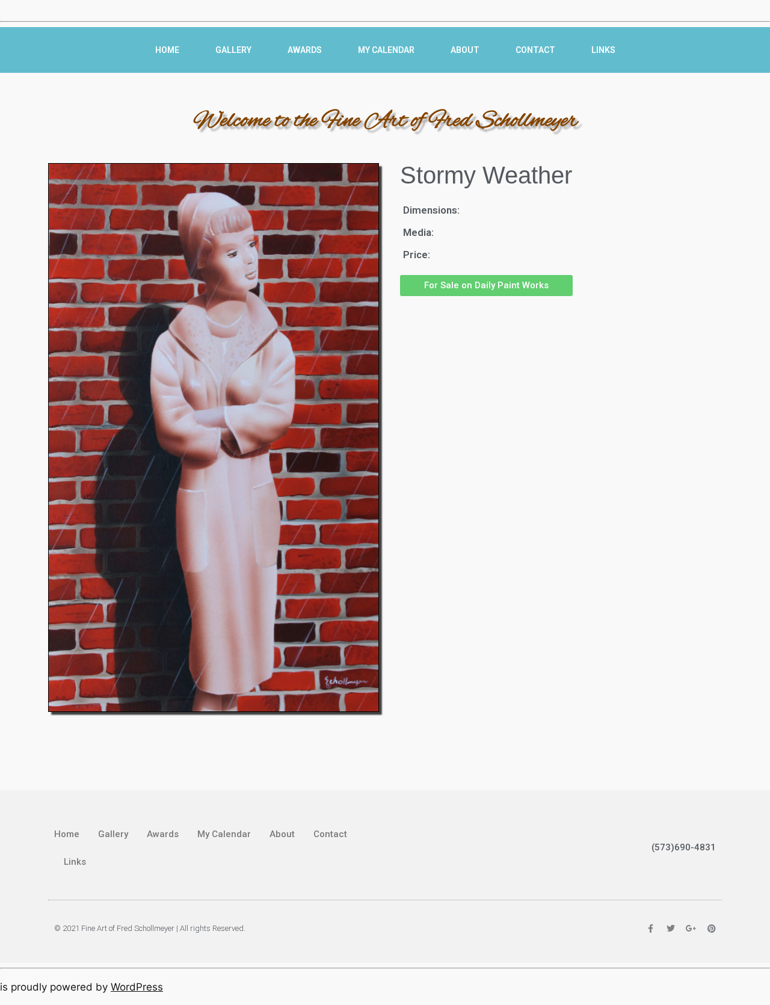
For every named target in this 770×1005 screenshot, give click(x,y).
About (465, 50)
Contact (535, 50)
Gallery (233, 50)
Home (167, 50)
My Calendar (386, 50)
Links (603, 50)
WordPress (137, 987)
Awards (305, 50)
